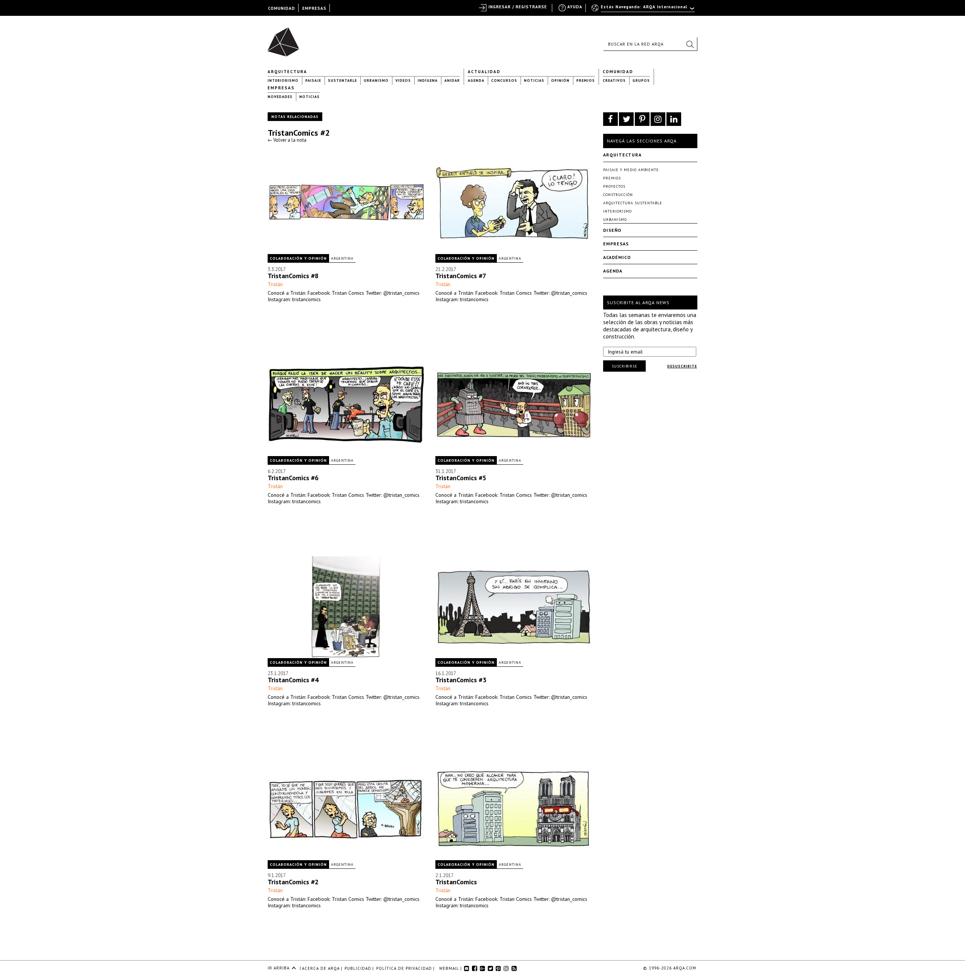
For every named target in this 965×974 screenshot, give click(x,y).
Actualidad (484, 71)
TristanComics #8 (293, 275)
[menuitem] (644, 10)
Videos (403, 80)
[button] (689, 44)
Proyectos (614, 186)
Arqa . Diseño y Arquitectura (285, 38)
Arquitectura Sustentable (632, 203)
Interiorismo (283, 80)
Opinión (560, 80)
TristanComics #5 (460, 477)
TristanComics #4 (293, 679)
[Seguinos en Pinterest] (642, 119)
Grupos (641, 80)
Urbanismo (376, 80)
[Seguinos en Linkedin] (673, 119)
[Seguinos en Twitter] (626, 119)
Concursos (504, 80)
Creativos (614, 80)
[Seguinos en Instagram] (658, 119)
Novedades (280, 96)
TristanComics (456, 882)
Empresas (281, 87)
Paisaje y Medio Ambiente (631, 169)
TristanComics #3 (460, 679)
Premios (585, 80)
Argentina (342, 258)
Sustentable (342, 80)
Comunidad (618, 71)
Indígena (428, 80)
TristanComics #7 (460, 275)
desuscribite (682, 366)
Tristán (275, 284)
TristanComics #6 (293, 477)
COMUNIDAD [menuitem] (281, 8)
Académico (617, 257)
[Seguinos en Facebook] (610, 119)
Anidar (452, 80)
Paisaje (313, 80)
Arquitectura (287, 71)
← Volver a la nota (287, 140)
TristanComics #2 (298, 132)
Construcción (618, 194)
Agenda (476, 80)
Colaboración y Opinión (298, 258)
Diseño (612, 230)
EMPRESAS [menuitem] (314, 8)
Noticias (534, 80)
